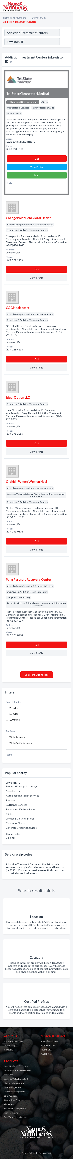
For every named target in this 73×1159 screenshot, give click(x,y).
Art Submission (48, 1045)
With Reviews (17, 737)
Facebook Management (15, 1108)
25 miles (13, 707)
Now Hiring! (10, 1045)
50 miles (13, 713)
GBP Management (12, 1087)
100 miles (14, 719)
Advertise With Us (49, 1041)
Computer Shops (15, 823)
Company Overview (13, 1041)
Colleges (11, 837)
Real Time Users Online (15, 1117)
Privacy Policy (28, 1153)
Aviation (10, 800)
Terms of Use (45, 1153)
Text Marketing (11, 1112)
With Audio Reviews (20, 742)
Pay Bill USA (46, 1049)
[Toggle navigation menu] (68, 6)
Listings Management (14, 1083)
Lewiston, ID (39, 17)
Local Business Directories (16, 1066)
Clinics (9, 813)
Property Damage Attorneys (21, 786)
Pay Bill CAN (46, 1054)
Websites (8, 1074)
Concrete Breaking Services (21, 827)
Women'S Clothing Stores (20, 818)
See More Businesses (37, 674)
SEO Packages (10, 1095)
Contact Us (9, 1049)
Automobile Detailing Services (22, 795)
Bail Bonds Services (16, 804)
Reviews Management (14, 1091)
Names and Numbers (14, 17)
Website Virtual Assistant (16, 1079)
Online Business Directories (17, 1070)
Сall (37, 158)
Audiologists (13, 790)
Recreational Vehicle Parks (20, 809)
